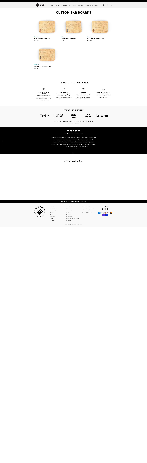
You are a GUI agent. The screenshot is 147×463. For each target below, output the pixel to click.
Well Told (69, 224)
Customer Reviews (53, 210)
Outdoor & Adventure (89, 5)
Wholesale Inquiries (85, 210)
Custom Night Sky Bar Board (100, 26)
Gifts (69, 5)
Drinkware (57, 5)
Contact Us (52, 220)
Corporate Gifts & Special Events (88, 208)
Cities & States (80, 5)
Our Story (52, 212)
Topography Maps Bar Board (47, 54)
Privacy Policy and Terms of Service (72, 218)
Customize (74, 5)
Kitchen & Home (64, 5)
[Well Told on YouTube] (105, 209)
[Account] (108, 5)
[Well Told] (40, 5)
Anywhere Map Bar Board (73, 26)
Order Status (68, 208)
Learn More (83, 201)
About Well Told (53, 208)
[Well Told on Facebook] (102, 209)
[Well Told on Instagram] (108, 209)
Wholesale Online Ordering (87, 212)
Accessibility (68, 220)
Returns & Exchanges (70, 210)
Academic (96, 5)
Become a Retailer (69, 216)
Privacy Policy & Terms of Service (77, 224)
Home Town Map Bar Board (47, 26)
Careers (51, 218)
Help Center (68, 212)
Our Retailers (68, 214)
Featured (52, 5)
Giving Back (52, 216)
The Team (52, 214)
